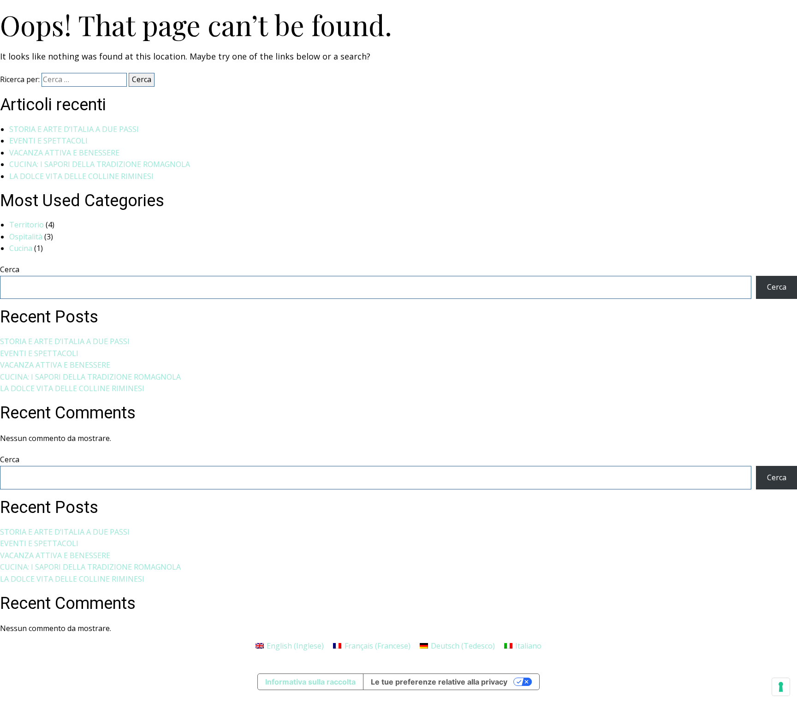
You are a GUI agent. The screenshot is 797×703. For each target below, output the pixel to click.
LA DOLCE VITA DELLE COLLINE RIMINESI (81, 176)
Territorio (26, 225)
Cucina (20, 248)
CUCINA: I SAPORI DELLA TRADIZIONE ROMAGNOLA (99, 164)
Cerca (9, 269)
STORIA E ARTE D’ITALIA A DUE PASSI (74, 129)
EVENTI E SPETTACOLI (48, 141)
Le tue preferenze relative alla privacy (439, 681)
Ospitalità (25, 237)
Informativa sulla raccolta (310, 681)
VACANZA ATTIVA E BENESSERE (64, 153)
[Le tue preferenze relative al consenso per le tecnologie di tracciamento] (781, 687)
